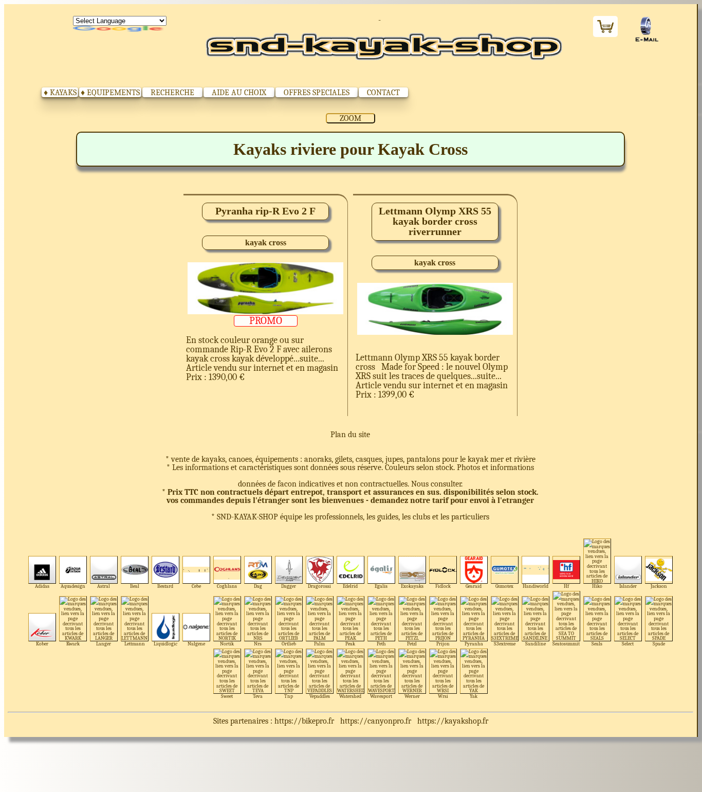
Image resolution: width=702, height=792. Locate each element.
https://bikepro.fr (304, 721)
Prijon (443, 643)
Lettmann (134, 643)
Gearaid (474, 586)
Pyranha (474, 643)
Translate (120, 29)
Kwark (73, 643)
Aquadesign (73, 586)
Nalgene (196, 643)
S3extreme (504, 643)
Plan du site (350, 434)
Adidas (42, 586)
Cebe (196, 586)
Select (628, 643)
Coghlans (227, 586)
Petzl (412, 643)
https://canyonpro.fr (375, 721)
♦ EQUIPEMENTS (110, 92)
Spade (659, 643)
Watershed (350, 696)
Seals (597, 643)
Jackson (659, 586)
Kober (42, 643)
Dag (258, 586)
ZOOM (350, 118)
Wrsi (443, 696)
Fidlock (443, 586)
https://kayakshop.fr (452, 721)
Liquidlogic (165, 643)
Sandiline (535, 643)
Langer (103, 643)
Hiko (597, 586)
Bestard (165, 586)
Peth (381, 643)
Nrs (258, 643)
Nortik (227, 643)
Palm (319, 643)
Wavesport (381, 696)
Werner (412, 696)
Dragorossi (319, 586)
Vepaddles (319, 696)
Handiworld (535, 586)
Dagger (288, 586)
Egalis (381, 586)
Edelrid (350, 586)
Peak (350, 643)
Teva (258, 696)
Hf (566, 586)
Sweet (227, 696)
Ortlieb (289, 643)
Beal (134, 586)
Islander (628, 586)
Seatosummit (566, 643)
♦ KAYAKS (60, 92)
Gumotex (504, 586)
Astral (103, 586)
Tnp (288, 696)
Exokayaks (412, 586)
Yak (473, 696)
